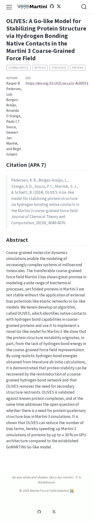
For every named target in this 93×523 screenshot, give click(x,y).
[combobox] (84, 6)
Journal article (18, 67)
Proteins (77, 67)
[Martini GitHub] (52, 6)
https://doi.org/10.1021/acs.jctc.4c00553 (57, 83)
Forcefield (59, 67)
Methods (40, 67)
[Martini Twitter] (59, 6)
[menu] (9, 6)
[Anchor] (50, 164)
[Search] (83, 6)
